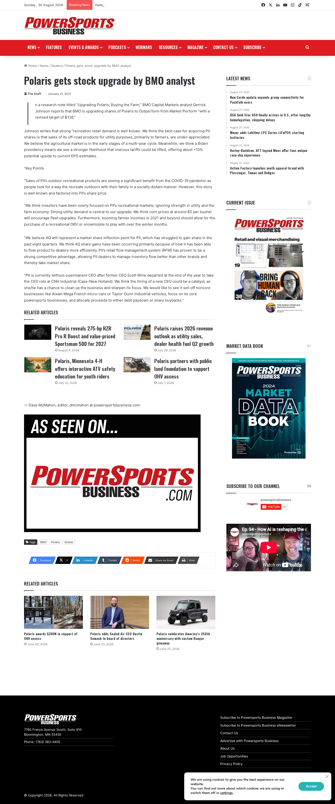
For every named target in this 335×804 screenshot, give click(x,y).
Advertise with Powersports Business (249, 741)
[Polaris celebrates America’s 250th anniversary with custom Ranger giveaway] (185, 612)
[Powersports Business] (69, 25)
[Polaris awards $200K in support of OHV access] (53, 612)
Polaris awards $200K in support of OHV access (50, 636)
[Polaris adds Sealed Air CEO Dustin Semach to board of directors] (119, 612)
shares (68, 542)
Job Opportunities (234, 756)
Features (54, 47)
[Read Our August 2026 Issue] (268, 265)
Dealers (57, 66)
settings (226, 793)
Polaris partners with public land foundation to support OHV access (183, 368)
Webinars (144, 47)
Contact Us (229, 733)
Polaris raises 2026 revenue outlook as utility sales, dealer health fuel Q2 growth (184, 335)
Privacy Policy (231, 764)
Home (32, 66)
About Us (227, 748)
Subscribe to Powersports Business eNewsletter (258, 725)
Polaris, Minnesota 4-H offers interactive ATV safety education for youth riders (85, 368)
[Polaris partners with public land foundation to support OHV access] (137, 364)
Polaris (55, 542)
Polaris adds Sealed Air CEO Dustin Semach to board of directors (116, 636)
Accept (311, 786)
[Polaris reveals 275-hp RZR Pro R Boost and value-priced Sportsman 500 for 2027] (37, 332)
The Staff (34, 94)
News (31, 47)
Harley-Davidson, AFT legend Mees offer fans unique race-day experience (152, 5)
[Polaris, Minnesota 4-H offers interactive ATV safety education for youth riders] (37, 364)
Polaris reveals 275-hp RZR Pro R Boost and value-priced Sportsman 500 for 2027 (85, 335)
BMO (43, 542)
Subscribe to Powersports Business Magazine (256, 717)
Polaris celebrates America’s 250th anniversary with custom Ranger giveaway (183, 638)
